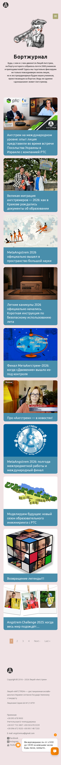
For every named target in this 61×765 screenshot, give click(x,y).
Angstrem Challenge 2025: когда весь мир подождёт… (30, 624)
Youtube (13, 745)
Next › (37, 641)
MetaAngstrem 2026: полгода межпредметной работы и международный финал (28, 466)
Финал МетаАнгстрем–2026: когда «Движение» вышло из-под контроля (29, 370)
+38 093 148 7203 (32, 728)
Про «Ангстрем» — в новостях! (30, 418)
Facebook (13, 738)
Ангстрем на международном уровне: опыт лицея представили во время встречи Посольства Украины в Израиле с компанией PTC (30, 143)
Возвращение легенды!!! (25, 578)
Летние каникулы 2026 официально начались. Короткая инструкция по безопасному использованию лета (29, 313)
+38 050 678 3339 (32, 725)
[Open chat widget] (55, 751)
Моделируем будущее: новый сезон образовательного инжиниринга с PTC (29, 518)
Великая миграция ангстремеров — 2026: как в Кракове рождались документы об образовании (28, 202)
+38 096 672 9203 (15, 728)
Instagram (13, 741)
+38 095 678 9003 (15, 718)
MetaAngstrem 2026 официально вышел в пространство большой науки (29, 256)
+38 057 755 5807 (15, 725)
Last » (47, 641)
